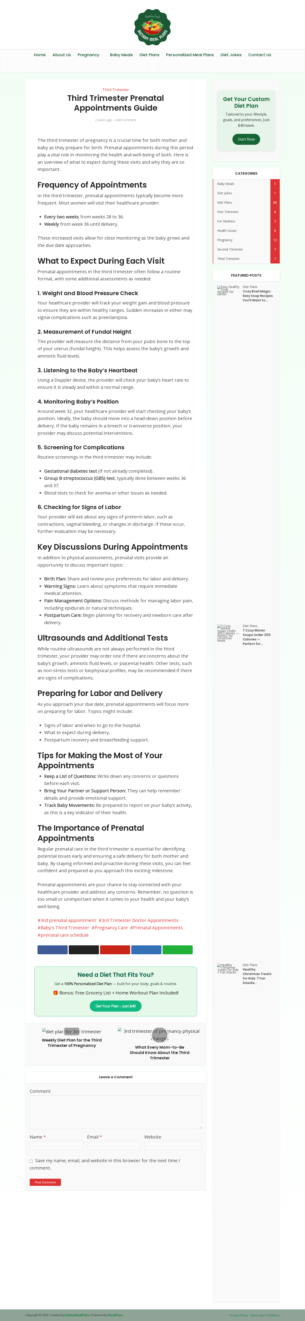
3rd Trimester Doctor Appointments (140, 920)
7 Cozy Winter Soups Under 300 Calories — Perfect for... (257, 637)
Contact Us (259, 55)
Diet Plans (149, 55)
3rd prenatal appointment (68, 920)
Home (40, 55)
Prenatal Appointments (158, 928)
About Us (61, 55)
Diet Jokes (231, 55)
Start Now (246, 139)
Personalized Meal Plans (190, 55)
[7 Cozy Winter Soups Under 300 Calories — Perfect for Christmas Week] (230, 792)
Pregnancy (88, 55)
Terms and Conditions (265, 1315)
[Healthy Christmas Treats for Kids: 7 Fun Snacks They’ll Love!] (230, 1131)
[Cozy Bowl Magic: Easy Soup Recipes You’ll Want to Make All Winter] (230, 453)
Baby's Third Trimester (65, 928)
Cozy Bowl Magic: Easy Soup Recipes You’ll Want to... (258, 295)
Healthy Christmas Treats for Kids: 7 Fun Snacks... (257, 976)
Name (38, 1137)
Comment (40, 1091)
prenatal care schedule (65, 935)
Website (152, 1137)
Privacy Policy (239, 1315)
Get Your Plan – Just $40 (116, 1006)
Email (94, 1137)
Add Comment (125, 120)
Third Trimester (115, 89)
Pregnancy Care (111, 928)
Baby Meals (121, 55)
